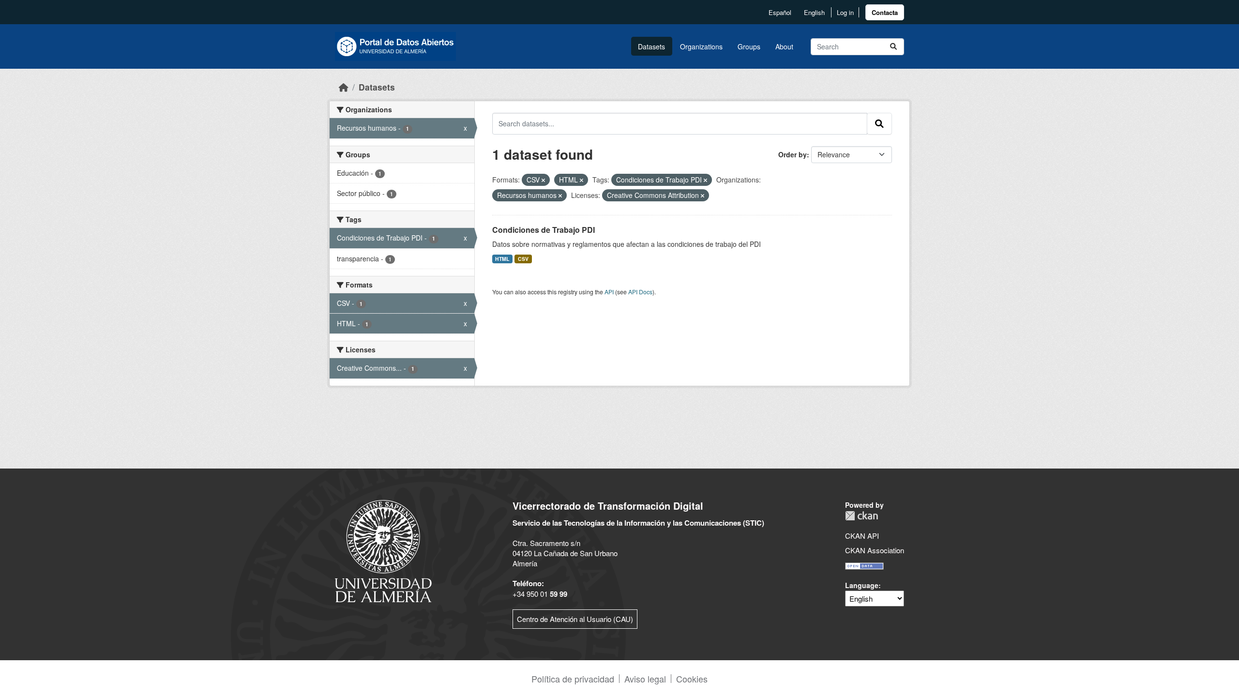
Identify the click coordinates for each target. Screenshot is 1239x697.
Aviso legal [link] (645, 678)
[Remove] (543, 180)
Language (861, 585)
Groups (749, 46)
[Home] (343, 87)
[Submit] (893, 46)
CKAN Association (874, 550)
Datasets (651, 46)
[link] (884, 12)
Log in (845, 12)
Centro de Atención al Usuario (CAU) (575, 619)
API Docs (640, 292)
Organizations (701, 46)
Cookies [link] (692, 678)
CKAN (861, 516)
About (784, 46)
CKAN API (862, 535)
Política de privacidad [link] (572, 678)
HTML (502, 258)
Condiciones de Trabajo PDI (543, 229)
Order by (792, 154)
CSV (523, 258)
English (814, 12)
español (780, 12)
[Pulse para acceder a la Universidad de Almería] (383, 550)
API (609, 292)
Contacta (885, 12)
